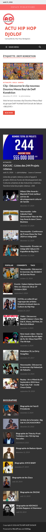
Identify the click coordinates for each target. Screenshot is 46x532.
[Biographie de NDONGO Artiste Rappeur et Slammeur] (8, 506)
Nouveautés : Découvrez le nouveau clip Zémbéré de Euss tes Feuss (31, 271)
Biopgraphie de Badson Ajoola (29, 448)
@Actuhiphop (25, 96)
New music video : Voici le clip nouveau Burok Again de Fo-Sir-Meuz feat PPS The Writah (31, 338)
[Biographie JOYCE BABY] (8, 463)
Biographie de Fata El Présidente (29, 407)
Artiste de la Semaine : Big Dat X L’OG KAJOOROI (31, 421)
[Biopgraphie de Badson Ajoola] (8, 448)
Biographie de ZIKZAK (30, 492)
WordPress (17, 529)
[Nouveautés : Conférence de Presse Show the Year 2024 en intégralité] (10, 231)
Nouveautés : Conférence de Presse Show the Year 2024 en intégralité (31, 234)
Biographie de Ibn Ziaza (22, 477)
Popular (9, 265)
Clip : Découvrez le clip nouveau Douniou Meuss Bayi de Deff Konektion (21, 89)
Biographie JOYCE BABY (25, 463)
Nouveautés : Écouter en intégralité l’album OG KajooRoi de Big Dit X (31, 249)
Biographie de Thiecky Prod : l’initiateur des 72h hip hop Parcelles (28, 436)
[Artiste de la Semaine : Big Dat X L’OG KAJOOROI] (10, 420)
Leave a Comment (34, 172)
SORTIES (21, 82)
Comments (22, 265)
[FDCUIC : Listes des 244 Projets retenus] (23, 136)
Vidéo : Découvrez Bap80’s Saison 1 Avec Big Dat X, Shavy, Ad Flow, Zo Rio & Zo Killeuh (31, 320)
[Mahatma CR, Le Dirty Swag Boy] (10, 351)
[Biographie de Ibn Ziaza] (6, 478)
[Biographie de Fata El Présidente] (10, 406)
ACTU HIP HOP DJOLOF (20, 31)
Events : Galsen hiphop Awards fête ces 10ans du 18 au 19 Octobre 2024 (27, 286)
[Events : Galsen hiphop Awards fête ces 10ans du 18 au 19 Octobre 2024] (8, 284)
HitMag (27, 529)
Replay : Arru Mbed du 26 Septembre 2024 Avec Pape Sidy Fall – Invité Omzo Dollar (31, 383)
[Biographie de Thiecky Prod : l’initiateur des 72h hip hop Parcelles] (8, 433)
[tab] (9, 265)
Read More (8, 112)
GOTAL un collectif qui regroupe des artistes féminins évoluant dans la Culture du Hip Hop (28, 303)
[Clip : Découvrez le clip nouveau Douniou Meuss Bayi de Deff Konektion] (23, 71)
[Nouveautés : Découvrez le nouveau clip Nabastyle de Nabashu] (10, 365)
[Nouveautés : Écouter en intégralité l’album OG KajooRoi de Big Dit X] (10, 246)
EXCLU (15, 82)
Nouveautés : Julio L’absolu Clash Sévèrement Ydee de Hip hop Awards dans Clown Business (31, 216)
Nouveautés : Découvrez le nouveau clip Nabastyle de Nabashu (31, 367)
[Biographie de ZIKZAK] (10, 492)
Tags (33, 265)
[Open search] (40, 47)
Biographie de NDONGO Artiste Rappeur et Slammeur (29, 506)
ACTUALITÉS (7, 82)
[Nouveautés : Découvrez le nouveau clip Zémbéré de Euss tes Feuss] (10, 269)
